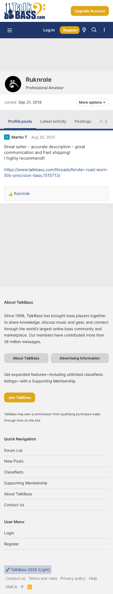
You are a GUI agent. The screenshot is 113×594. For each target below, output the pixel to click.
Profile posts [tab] (20, 121)
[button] (9, 30)
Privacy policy (73, 578)
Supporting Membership (25, 483)
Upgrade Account (90, 11)
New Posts (13, 461)
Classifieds (13, 472)
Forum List (13, 450)
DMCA (11, 586)
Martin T (19, 137)
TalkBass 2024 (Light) (30, 569)
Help (93, 578)
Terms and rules (43, 578)
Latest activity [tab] (53, 121)
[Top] (22, 587)
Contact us (14, 504)
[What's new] (84, 30)
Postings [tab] (83, 121)
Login (9, 533)
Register (11, 544)
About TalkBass (18, 493)
